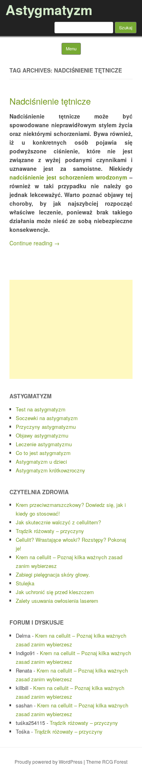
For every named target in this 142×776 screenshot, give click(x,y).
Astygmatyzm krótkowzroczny (50, 470)
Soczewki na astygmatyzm (47, 418)
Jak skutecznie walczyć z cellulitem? (58, 522)
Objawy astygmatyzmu (42, 435)
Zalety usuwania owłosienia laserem (57, 600)
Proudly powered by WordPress (48, 761)
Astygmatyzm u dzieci (41, 461)
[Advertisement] (71, 329)
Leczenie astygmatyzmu (44, 444)
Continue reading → (34, 243)
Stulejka (25, 583)
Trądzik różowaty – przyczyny (50, 531)
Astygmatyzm (49, 9)
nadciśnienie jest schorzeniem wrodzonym (68, 177)
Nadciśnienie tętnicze (50, 101)
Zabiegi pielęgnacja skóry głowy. (53, 574)
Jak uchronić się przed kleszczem (55, 592)
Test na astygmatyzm (40, 409)
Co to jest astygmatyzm (43, 453)
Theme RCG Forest (106, 761)
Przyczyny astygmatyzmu (46, 426)
